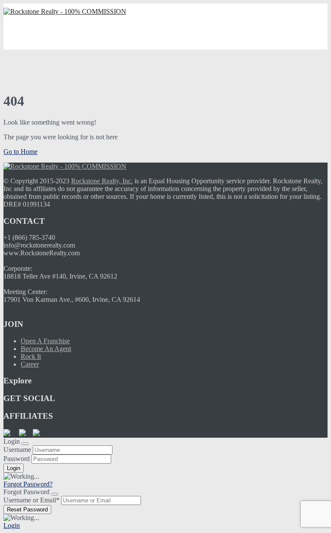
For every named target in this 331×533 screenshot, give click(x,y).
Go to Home (20, 151)
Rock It (31, 356)
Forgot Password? (28, 484)
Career (30, 364)
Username (17, 449)
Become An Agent (46, 348)
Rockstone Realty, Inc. (102, 181)
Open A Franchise (45, 341)
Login (11, 525)
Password (16, 458)
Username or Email (31, 500)
